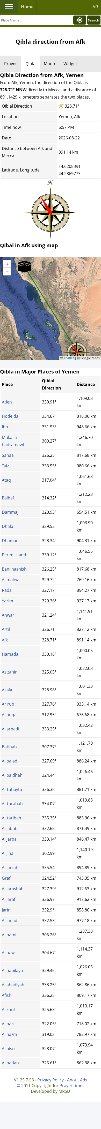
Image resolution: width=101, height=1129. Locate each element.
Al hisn (8, 1048)
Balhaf (8, 498)
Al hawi (9, 952)
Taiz (5, 466)
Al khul (8, 1009)
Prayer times (72, 1085)
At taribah (11, 818)
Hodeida (10, 416)
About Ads (77, 1080)
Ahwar (8, 615)
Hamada (10, 654)
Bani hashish (14, 569)
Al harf (8, 1024)
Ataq (6, 480)
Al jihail (9, 853)
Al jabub (10, 828)
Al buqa (9, 714)
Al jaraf (8, 899)
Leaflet (68, 358)
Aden (7, 402)
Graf (6, 878)
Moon (49, 63)
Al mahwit (11, 579)
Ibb (5, 427)
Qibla (30, 63)
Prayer (10, 63)
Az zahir (9, 672)
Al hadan (10, 1063)
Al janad (9, 920)
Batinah (9, 747)
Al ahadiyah (13, 985)
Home (27, 7)
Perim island (14, 555)
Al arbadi (10, 729)
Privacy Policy (50, 1080)
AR (95, 7)
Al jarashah (13, 889)
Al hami (9, 935)
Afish (6, 995)
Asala (7, 690)
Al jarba (9, 839)
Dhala (7, 526)
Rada (7, 590)
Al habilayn (12, 970)
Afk (5, 640)
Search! (94, 20)
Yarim (7, 601)
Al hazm (9, 1034)
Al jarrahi (10, 867)
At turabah (12, 803)
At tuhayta (12, 789)
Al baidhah (12, 775)
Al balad (9, 761)
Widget (70, 63)
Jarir (6, 910)
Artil (6, 629)
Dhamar (10, 540)
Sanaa (8, 455)
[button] (76, 350)
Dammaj (10, 512)
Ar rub (8, 704)
